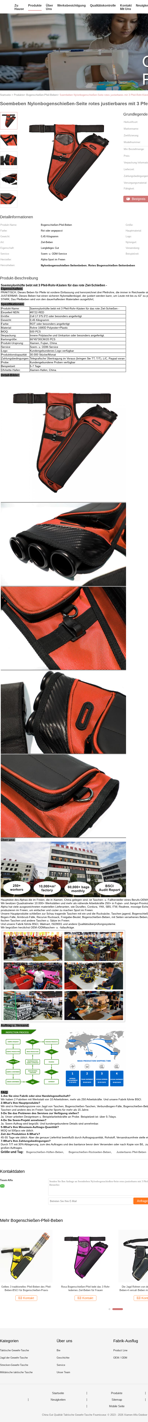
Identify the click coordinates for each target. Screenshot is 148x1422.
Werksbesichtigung (71, 5)
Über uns (49, 7)
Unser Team (63, 1372)
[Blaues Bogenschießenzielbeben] (26, 1256)
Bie (58, 1350)
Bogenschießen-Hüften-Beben (44, 1152)
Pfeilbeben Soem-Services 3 (85, 1286)
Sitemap (117, 1399)
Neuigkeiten (58, 1399)
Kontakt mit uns (126, 7)
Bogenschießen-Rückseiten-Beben (90, 1152)
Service (61, 1365)
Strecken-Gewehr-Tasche (14, 1365)
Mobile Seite (116, 1406)
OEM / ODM (120, 1357)
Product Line (120, 1350)
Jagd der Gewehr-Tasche (14, 1357)
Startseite (58, 1393)
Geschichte (63, 1357)
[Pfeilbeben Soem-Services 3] (85, 1256)
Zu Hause (19, 7)
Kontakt (28, 1298)
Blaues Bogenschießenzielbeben (26, 1286)
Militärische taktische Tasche (16, 1372)
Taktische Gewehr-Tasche (14, 1350)
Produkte (35, 5)
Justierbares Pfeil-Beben (131, 1152)
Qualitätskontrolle (103, 5)
